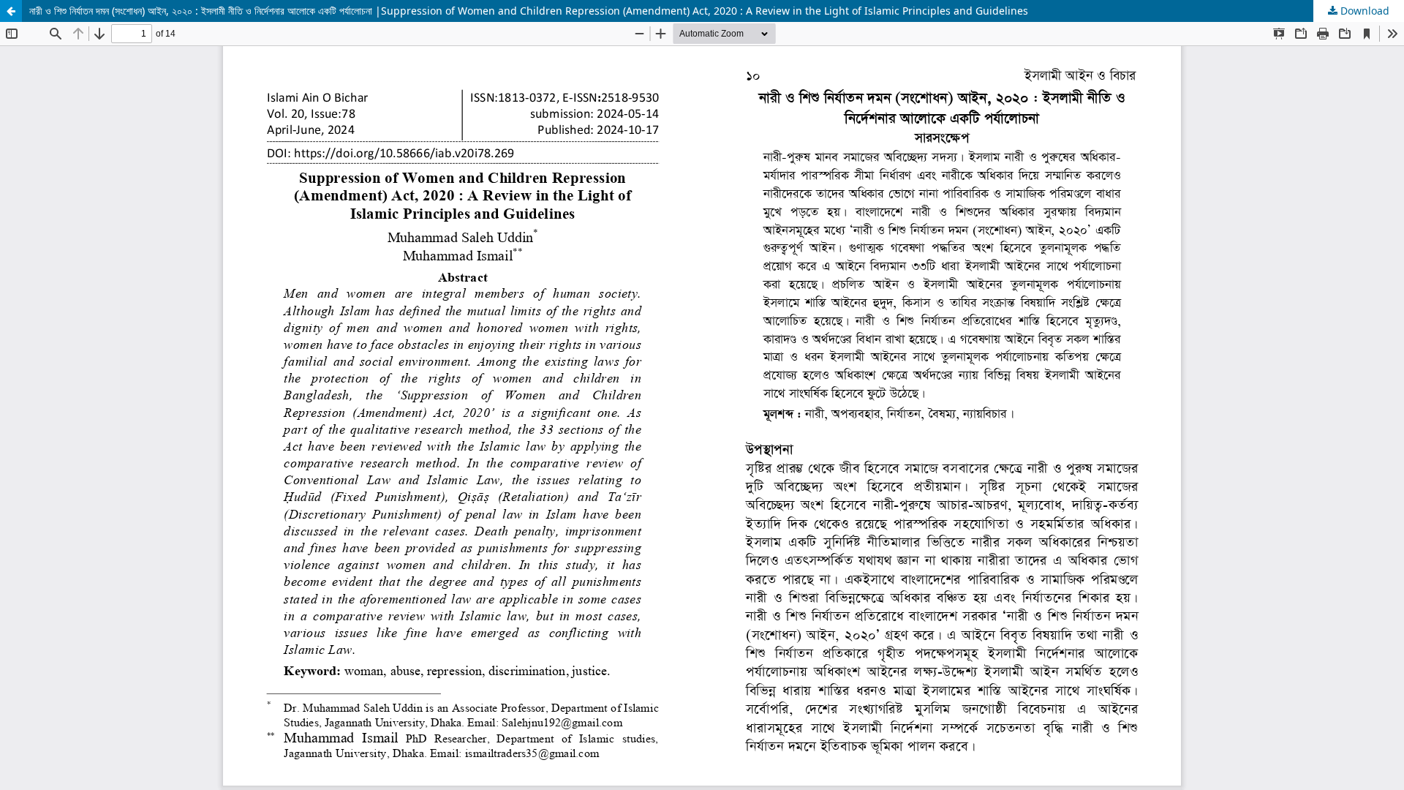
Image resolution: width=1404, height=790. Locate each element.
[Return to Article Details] (11, 11)
